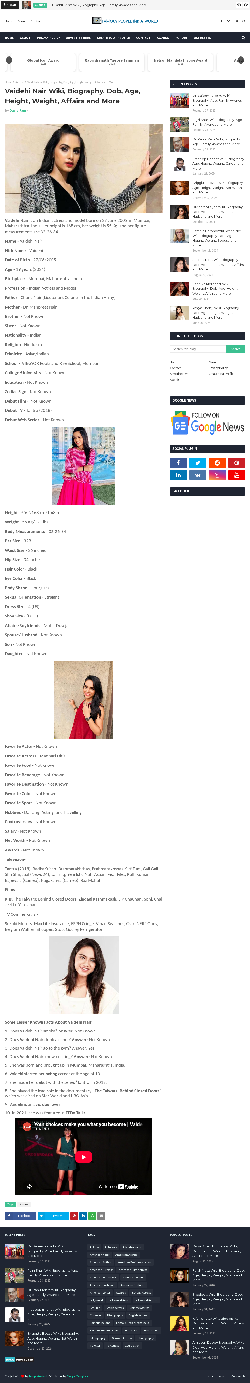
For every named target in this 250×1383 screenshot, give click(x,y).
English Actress (138, 1315)
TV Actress (112, 1345)
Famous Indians (100, 1323)
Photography (146, 1338)
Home (9, 21)
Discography (115, 1315)
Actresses (111, 1247)
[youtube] (236, 475)
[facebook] (221, 21)
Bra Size (95, 1307)
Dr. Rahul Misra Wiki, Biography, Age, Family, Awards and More (98, 5)
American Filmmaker (103, 1277)
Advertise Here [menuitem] (78, 38)
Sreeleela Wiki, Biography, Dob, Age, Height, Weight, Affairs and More (217, 1299)
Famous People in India (104, 1330)
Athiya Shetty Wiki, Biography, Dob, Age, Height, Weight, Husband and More (216, 312)
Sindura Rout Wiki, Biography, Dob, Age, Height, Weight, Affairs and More (218, 264)
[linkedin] (178, 475)
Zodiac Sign (132, 1345)
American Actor (99, 1254)
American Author (100, 1262)
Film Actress (151, 1330)
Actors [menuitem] (182, 38)
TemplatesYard (38, 1376)
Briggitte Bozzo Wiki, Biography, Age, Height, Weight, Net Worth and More (218, 187)
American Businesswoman (134, 1262)
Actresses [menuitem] (202, 38)
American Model (133, 1277)
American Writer (100, 1292)
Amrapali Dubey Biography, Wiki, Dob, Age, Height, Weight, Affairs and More (218, 1347)
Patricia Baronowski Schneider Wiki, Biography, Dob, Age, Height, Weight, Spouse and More (216, 238)
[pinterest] (243, 21)
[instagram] (236, 21)
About (22, 21)
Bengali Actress (141, 1292)
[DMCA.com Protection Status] (19, 1361)
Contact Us (238, 1376)
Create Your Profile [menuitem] (113, 38)
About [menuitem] (25, 38)
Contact (36, 21)
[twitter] (228, 21)
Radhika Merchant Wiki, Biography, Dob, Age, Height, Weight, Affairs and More (215, 288)
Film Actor (131, 1330)
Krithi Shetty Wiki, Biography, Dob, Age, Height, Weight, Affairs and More (218, 1323)
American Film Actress (133, 1270)
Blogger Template (77, 1376)
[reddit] (217, 463)
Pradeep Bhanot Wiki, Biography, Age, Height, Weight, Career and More (218, 163)
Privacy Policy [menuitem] (48, 38)
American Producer (133, 1285)
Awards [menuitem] (163, 38)
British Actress (115, 1307)
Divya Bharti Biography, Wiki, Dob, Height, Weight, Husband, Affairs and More (216, 1251)
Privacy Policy (218, 368)
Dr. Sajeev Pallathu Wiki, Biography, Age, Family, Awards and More (217, 100)
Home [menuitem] (9, 38)
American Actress (126, 1254)
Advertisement (132, 1247)
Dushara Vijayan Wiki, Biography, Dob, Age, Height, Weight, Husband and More (217, 211)
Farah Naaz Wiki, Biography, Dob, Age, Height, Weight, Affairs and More (218, 1275)
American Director (101, 1270)
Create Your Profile (221, 374)
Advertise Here (179, 374)
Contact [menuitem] (143, 38)
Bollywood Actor (119, 1300)
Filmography (98, 1338)
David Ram (18, 110)
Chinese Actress (139, 1307)
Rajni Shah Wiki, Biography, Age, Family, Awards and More (217, 122)
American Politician (102, 1285)
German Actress (122, 1338)
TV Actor (95, 1345)
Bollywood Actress (146, 1300)
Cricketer (95, 1315)
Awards (174, 380)
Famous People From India (132, 1323)
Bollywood (96, 1300)
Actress (19, 82)
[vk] (198, 475)
